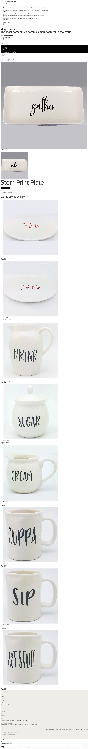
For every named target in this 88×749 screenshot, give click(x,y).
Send (2, 746)
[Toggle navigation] (14, 1)
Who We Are (6, 3)
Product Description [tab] (7, 192)
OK (66, 747)
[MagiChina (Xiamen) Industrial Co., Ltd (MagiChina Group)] (6, 26)
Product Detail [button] (4, 259)
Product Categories (8, 35)
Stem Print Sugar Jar (5, 442)
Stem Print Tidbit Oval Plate (6, 258)
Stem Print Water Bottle (5, 381)
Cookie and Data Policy (61, 747)
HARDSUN (14, 734)
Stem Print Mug (4, 565)
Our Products (6, 5)
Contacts (5, 41)
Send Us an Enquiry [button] (5, 188)
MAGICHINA (10, 1)
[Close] (1, 742)
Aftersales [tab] (5, 194)
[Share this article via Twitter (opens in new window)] (6, 190)
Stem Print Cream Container (6, 504)
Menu (2, 35)
